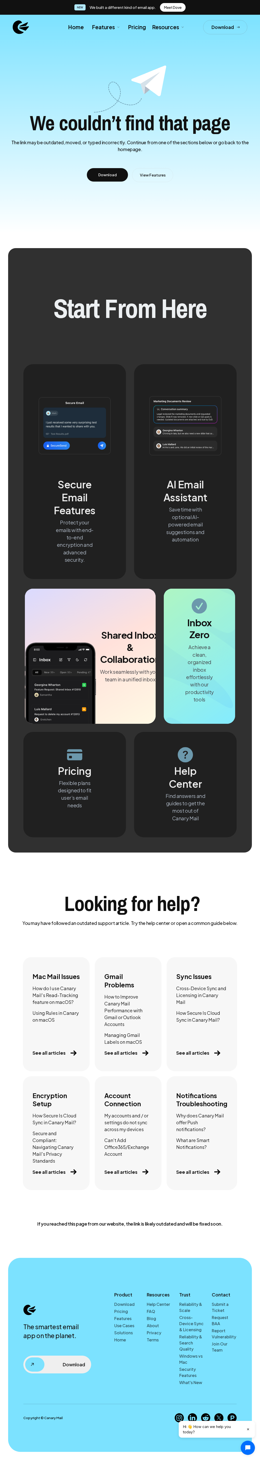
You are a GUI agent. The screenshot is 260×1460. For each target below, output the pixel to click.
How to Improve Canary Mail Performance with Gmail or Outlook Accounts (123, 1010)
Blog (151, 1318)
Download (124, 1304)
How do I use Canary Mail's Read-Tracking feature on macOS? (55, 995)
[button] (105, 27)
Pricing (137, 27)
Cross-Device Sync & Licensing (191, 1323)
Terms (153, 1339)
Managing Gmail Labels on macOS (123, 1038)
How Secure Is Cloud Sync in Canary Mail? (198, 1016)
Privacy (154, 1332)
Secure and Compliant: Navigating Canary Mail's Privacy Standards (52, 1147)
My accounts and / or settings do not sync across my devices (126, 1122)
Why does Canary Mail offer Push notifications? (200, 1122)
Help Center (158, 1304)
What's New (190, 1382)
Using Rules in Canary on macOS (55, 1016)
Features (123, 1318)
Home (76, 27)
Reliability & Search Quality (190, 1343)
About (153, 1325)
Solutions (123, 1332)
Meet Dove (173, 7)
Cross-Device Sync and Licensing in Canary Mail (201, 995)
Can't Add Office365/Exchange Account (126, 1147)
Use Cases (124, 1325)
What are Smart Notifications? (192, 1143)
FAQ (151, 1311)
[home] (21, 27)
